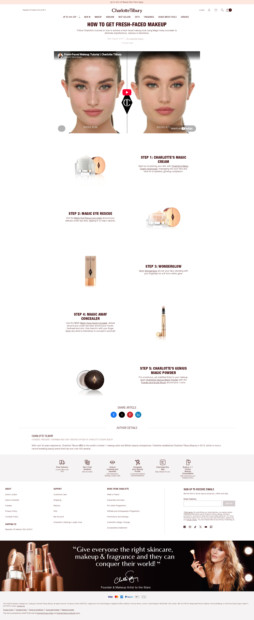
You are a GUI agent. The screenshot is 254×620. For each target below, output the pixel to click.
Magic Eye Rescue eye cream (88, 218)
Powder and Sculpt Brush (153, 382)
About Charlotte (12, 500)
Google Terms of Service (66, 613)
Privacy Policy (11, 511)
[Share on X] (122, 415)
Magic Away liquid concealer (93, 323)
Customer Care (60, 494)
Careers (8, 505)
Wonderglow (151, 271)
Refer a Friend (113, 494)
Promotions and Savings (117, 516)
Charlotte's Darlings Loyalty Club (68, 522)
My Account (59, 516)
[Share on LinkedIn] (138, 415)
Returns (57, 505)
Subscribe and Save (115, 500)
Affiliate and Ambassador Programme (123, 511)
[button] (222, 10)
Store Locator (11, 494)
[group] (64, 467)
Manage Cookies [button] (68, 610)
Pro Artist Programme (116, 505)
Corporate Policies (53, 610)
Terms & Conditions (36, 610)
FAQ (55, 511)
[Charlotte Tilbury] (127, 10)
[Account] (209, 10)
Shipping (57, 500)
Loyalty (202, 10)
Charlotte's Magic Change (118, 522)
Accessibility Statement (117, 528)
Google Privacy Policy (45, 613)
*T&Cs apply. (188, 512)
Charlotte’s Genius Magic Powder (162, 380)
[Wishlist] (216, 10)
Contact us (21, 606)
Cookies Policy (11, 516)
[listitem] (72, 17)
